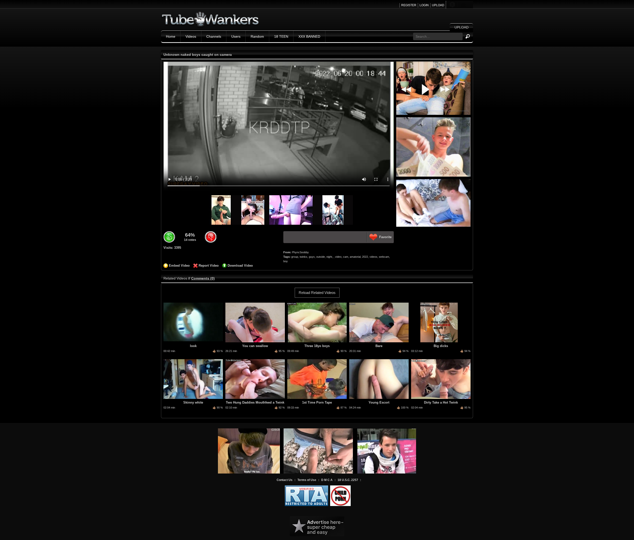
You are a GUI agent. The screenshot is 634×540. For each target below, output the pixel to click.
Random (257, 36)
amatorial (355, 256)
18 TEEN (281, 36)
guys (312, 256)
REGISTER (408, 5)
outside (320, 256)
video (338, 256)
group (294, 256)
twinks (303, 256)
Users (235, 36)
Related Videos (175, 278)
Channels (213, 36)
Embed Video (179, 265)
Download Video (240, 265)
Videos (190, 36)
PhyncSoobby (300, 252)
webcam (384, 256)
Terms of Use (306, 480)
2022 (365, 256)
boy (285, 261)
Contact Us (284, 480)
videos (373, 256)
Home (170, 36)
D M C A (327, 480)
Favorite (385, 237)
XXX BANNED (309, 36)
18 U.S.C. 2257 (348, 480)
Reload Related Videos (317, 292)
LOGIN (424, 5)
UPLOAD (438, 5)
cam (345, 256)
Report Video (209, 265)
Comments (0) (203, 278)
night (329, 256)
